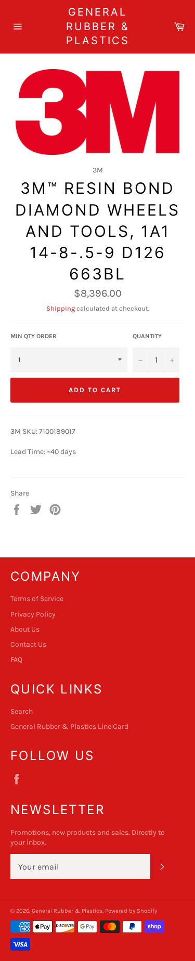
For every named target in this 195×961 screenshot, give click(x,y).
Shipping (60, 308)
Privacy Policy (33, 614)
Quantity (147, 336)
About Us (25, 629)
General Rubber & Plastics (97, 26)
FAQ (16, 659)
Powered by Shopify (131, 910)
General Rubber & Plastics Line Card (69, 726)
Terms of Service (36, 598)
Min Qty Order (33, 336)
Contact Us (28, 644)
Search (21, 711)
